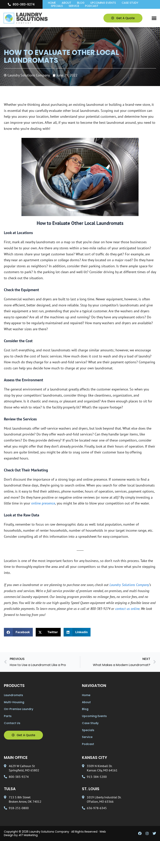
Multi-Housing (14, 702)
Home (52, 2)
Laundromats (13, 695)
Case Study (130, 2)
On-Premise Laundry (18, 709)
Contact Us (12, 723)
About (66, 2)
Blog (80, 2)
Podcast (91, 6)
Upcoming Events (103, 2)
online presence (43, 503)
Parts (8, 716)
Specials (57, 6)
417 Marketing (28, 835)
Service (74, 6)
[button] (154, 18)
